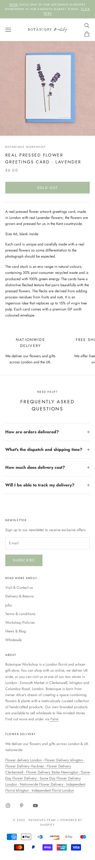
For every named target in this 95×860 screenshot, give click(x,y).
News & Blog (15, 631)
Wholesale (13, 639)
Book (14, 5)
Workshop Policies (20, 622)
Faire (53, 719)
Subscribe (24, 560)
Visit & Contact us (19, 587)
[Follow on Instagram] (8, 805)
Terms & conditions (20, 613)
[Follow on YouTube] (35, 805)
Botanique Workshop (25, 147)
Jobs (8, 605)
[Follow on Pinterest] (21, 805)
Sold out (47, 187)
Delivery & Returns (19, 596)
